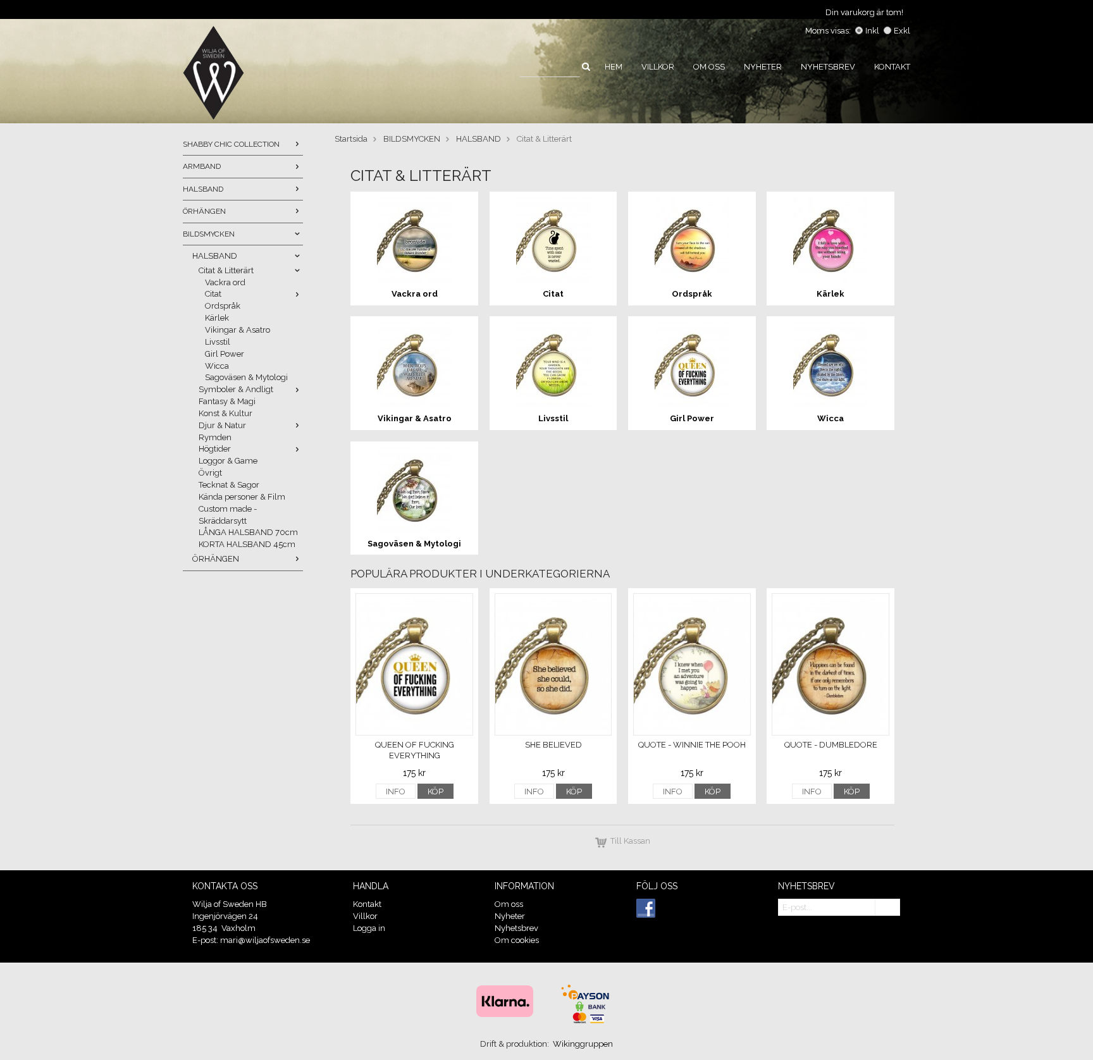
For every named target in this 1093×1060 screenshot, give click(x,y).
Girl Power (224, 354)
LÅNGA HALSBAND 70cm (248, 532)
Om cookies (517, 940)
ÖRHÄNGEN (204, 211)
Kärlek (217, 318)
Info (395, 791)
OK (887, 908)
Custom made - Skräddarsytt (228, 515)
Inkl (872, 30)
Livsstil (217, 342)
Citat (213, 294)
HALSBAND (203, 189)
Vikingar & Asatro (237, 330)
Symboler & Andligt (236, 389)
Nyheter (763, 66)
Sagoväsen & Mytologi (246, 377)
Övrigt (210, 473)
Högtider (215, 448)
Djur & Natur (222, 425)
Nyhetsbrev (828, 66)
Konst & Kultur (225, 413)
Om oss (709, 66)
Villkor (657, 66)
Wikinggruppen (583, 1044)
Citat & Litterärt (226, 270)
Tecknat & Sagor (229, 485)
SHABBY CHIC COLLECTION (231, 144)
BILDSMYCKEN (209, 234)
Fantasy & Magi (227, 401)
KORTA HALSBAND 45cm (247, 544)
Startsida (351, 139)
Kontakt (892, 66)
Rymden (215, 437)
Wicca (217, 366)
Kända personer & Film (242, 497)
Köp (435, 791)
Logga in (369, 928)
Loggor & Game (228, 460)
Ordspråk (222, 306)
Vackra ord (225, 282)
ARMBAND (202, 166)
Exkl (902, 30)
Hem (613, 66)
